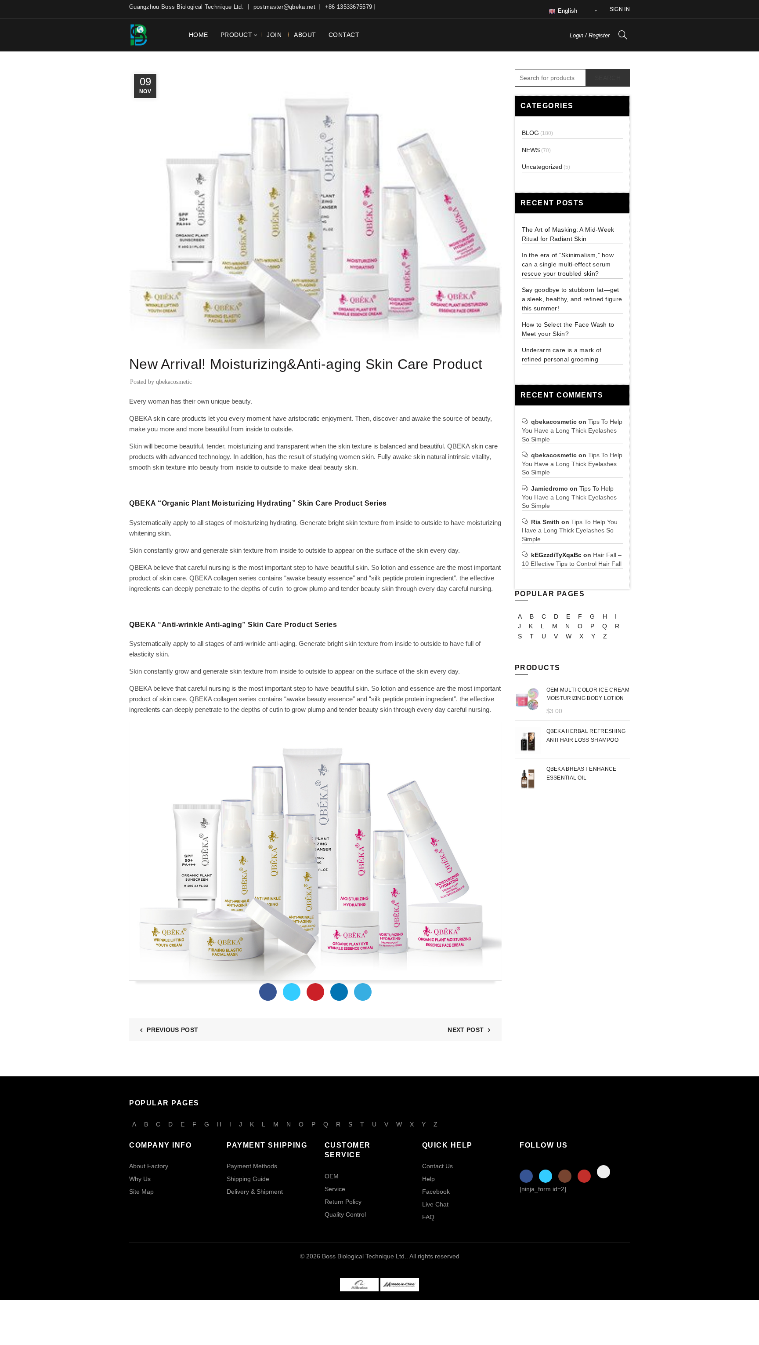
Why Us (140, 1178)
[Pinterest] (315, 992)
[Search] (623, 34)
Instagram (564, 1176)
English (566, 10)
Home (198, 34)
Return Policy (343, 1201)
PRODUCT (236, 34)
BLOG (530, 132)
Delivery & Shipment (255, 1191)
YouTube (584, 1176)
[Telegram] (363, 992)
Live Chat (435, 1204)
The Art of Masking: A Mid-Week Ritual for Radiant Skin (568, 234)
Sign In (620, 9)
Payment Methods (252, 1166)
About (305, 34)
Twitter (545, 1176)
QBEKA (458, 446)
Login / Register (590, 35)
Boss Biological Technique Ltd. (364, 1256)
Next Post (466, 1029)
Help (428, 1178)
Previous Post (172, 1029)
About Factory (148, 1166)
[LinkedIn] (339, 992)
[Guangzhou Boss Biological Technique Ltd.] (359, 1283)
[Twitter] (291, 992)
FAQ (428, 1217)
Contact (344, 34)
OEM (332, 1176)
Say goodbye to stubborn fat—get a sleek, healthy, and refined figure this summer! (572, 299)
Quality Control (345, 1214)
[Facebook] (268, 992)
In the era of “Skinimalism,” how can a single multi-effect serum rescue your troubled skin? (568, 264)
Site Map (141, 1191)
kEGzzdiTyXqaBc (556, 554)
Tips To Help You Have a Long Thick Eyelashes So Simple (572, 430)
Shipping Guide (248, 1178)
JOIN (274, 34)
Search (608, 77)
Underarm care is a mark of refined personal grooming (562, 354)
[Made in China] (399, 1283)
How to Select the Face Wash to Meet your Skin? (568, 329)
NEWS (141, 343)
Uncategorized (542, 166)
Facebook (436, 1191)
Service (335, 1188)
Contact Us (437, 1166)
